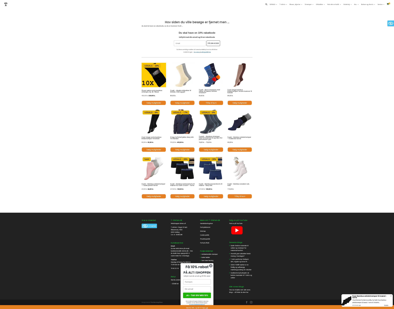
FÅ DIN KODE (213, 43)
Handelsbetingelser (206, 223)
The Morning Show (157, 302)
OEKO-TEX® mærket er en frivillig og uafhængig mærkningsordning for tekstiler (241, 267)
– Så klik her (175, 284)
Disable (386, 305)
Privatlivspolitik (205, 239)
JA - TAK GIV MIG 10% (197, 295)
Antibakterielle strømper (210, 254)
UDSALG (272, 4)
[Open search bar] (266, 4)
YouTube (239, 223)
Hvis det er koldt (333, 4)
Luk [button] (207, 308)
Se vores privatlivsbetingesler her (197, 304)
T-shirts (282, 4)
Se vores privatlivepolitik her (202, 52)
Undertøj (346, 4)
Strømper (308, 4)
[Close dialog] (211, 266)
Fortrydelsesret (205, 227)
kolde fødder (206, 257)
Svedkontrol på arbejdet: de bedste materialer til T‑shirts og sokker (241, 275)
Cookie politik (205, 235)
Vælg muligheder (154, 103)
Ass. (355, 4)
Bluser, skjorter (295, 4)
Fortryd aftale (204, 243)
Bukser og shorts (367, 4)
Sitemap (203, 231)
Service (380, 4)
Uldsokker (319, 4)
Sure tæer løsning (207, 260)
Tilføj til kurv (211, 103)
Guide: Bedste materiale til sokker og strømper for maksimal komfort (239, 248)
